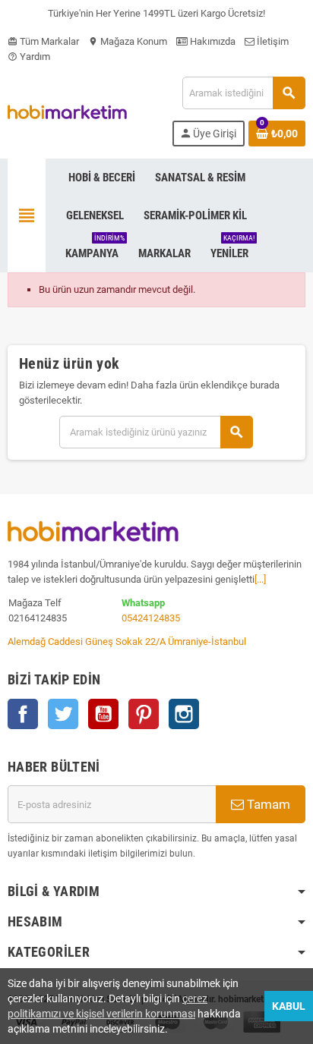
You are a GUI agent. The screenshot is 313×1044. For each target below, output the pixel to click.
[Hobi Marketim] (67, 111)
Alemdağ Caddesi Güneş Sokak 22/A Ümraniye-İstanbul (127, 641)
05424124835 (151, 618)
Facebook (23, 714)
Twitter (63, 714)
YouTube (103, 714)
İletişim (272, 41)
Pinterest (143, 714)
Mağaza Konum (127, 41)
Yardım (29, 56)
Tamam (267, 804)
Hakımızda (212, 41)
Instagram (184, 714)
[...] (260, 579)
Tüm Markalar (43, 41)
